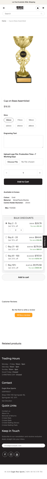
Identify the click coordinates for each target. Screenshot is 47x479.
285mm (31, 126)
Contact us (6, 411)
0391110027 (6, 392)
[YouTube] (16, 454)
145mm (8, 120)
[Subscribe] (42, 445)
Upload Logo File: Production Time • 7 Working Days (20, 155)
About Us (5, 413)
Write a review (23, 315)
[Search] (41, 14)
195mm (31, 120)
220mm (8, 126)
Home (4, 21)
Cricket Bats (6, 418)
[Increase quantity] (21, 230)
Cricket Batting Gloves (10, 423)
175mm (20, 120)
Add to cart (23, 277)
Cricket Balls (7, 420)
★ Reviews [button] (45, 241)
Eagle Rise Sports (18, 472)
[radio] (23, 226)
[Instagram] (10, 454)
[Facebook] (4, 454)
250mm (20, 126)
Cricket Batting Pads (10, 425)
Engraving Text (10, 133)
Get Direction (7, 401)
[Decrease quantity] (10, 230)
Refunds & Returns (9, 416)
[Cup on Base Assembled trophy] (23, 58)
